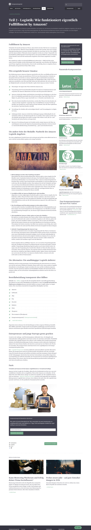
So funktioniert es (27, 8)
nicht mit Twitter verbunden (9, 444)
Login (79, 8)
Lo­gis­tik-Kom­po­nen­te (18, 349)
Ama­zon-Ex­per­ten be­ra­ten (27, 376)
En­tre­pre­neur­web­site (31, 317)
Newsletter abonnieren (17, 433)
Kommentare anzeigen (50, 443)
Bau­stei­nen (76, 209)
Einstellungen (11, 448)
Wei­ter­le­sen (67, 97)
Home (11, 8)
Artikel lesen (13, 492)
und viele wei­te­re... (18, 320)
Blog (44, 8)
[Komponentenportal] (15, 4)
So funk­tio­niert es (72, 214)
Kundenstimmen (36, 8)
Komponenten (70, 8)
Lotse (78, 527)
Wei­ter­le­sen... (75, 119)
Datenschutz (50, 8)
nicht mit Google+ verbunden (9, 446)
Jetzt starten (18, 8)
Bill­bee (19, 280)
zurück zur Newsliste (15, 14)
